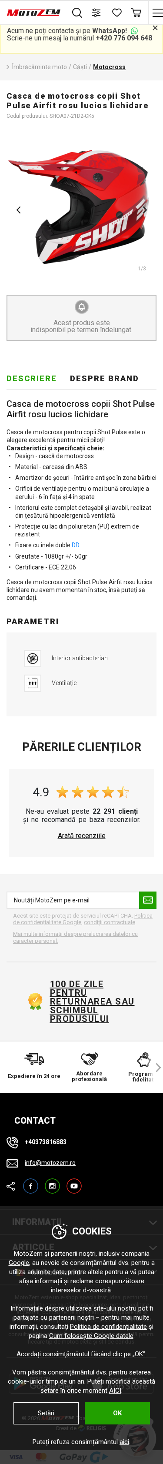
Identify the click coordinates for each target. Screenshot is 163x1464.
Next (144, 209)
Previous (18, 209)
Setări (46, 1413)
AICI (115, 1390)
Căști (80, 67)
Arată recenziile (82, 835)
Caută (77, 12)
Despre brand (104, 378)
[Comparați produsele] (96, 12)
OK (117, 1413)
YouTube (74, 1182)
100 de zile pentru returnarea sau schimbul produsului (92, 1001)
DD (76, 545)
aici (124, 1442)
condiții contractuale (109, 922)
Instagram (52, 1182)
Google (19, 1263)
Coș (136, 12)
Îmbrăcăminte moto (39, 67)
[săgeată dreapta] (154, 1067)
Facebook (30, 1182)
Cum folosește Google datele (91, 1336)
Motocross (109, 67)
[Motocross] (81, 207)
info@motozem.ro (50, 1162)
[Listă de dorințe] (116, 12)
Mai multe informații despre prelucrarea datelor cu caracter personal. (75, 937)
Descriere (32, 378)
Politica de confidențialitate (108, 1327)
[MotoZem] (33, 12)
